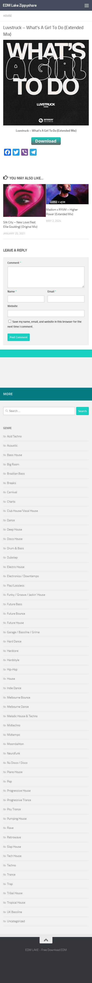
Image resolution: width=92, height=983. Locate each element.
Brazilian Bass (16, 473)
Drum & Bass (15, 548)
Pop (9, 781)
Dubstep (12, 557)
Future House (15, 623)
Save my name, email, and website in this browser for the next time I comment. (44, 324)
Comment (14, 262)
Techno (11, 865)
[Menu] (86, 5)
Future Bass (14, 604)
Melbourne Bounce (18, 697)
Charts (11, 501)
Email (51, 291)
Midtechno (13, 725)
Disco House (14, 539)
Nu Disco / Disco (17, 763)
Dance (11, 520)
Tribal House (14, 893)
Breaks (11, 483)
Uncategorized (16, 921)
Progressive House (19, 790)
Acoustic (12, 445)
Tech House (14, 856)
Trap (10, 884)
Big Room (13, 464)
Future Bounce (16, 613)
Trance (11, 874)
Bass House (14, 455)
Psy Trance (14, 809)
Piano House (14, 772)
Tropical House (16, 902)
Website (12, 306)
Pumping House (17, 819)
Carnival (12, 492)
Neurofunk (13, 753)
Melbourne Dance (18, 707)
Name (12, 291)
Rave (10, 828)
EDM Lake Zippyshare (20, 5)
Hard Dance (14, 641)
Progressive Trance (19, 800)
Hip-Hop (12, 669)
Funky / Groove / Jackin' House (26, 595)
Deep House (14, 529)
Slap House (14, 847)
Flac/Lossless (15, 585)
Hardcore (12, 651)
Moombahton (15, 744)
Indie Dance (14, 688)
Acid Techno (14, 436)
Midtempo (13, 735)
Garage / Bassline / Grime (23, 632)
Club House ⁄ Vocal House (22, 511)
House (7, 15)
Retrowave (14, 837)
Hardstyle (13, 660)
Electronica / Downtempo (23, 576)
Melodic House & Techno (22, 716)
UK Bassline (14, 912)
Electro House (15, 567)
